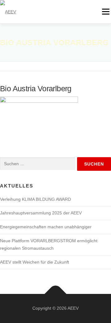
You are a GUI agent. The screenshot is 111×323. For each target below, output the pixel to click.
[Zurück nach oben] (56, 294)
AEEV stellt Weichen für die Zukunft (34, 262)
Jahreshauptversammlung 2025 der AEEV (41, 212)
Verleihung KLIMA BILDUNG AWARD (35, 199)
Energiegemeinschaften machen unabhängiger (46, 226)
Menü (105, 11)
